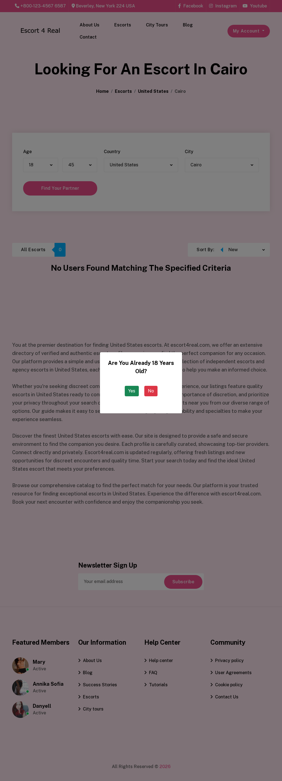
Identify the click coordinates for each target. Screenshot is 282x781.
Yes (131, 391)
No (151, 391)
